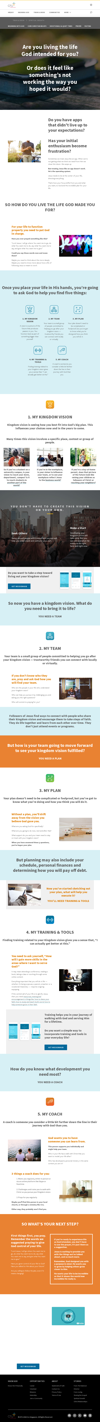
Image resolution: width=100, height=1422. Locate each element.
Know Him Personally (15, 1386)
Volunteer (33, 1389)
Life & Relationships (80, 1401)
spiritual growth (36, 20)
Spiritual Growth (79, 1398)
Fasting (88, 26)
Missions (33, 1392)
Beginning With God (16, 26)
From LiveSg (78, 1392)
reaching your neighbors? (83, 482)
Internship (33, 1395)
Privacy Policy (56, 1392)
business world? (53, 480)
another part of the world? (16, 484)
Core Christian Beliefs (37, 26)
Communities (54, 12)
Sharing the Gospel (80, 1395)
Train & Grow (39, 12)
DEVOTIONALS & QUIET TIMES (61, 26)
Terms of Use (56, 1395)
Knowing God (23, 12)
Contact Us (56, 1389)
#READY (11, 12)
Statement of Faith (58, 1386)
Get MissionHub (19, 586)
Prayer (78, 26)
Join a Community (36, 1398)
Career (32, 1386)
